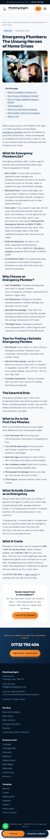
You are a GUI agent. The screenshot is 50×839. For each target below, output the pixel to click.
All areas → (7, 776)
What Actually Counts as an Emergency (23, 113)
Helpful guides (8, 796)
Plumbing (6, 728)
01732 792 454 (37, 2)
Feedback (6, 801)
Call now (13, 833)
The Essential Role (15, 106)
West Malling (7, 764)
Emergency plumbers (11, 724)
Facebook (6, 699)
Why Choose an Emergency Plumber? (23, 96)
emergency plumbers (12, 132)
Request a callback (37, 834)
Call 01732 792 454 (25, 615)
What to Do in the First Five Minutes (22, 109)
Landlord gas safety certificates (15, 732)
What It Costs (13, 116)
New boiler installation (11, 712)
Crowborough (8, 772)
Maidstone (6, 756)
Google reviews (18, 699)
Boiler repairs (7, 716)
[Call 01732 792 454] (38, 9)
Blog (10, 22)
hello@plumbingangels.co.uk (14, 687)
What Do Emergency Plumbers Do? (22, 92)
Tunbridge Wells (9, 748)
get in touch (31, 574)
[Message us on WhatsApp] (5, 826)
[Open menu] (45, 8)
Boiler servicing (8, 720)
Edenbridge (7, 768)
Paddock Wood (8, 760)
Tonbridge (6, 744)
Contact (5, 792)
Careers (5, 805)
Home (4, 22)
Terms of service (9, 812)
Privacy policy (8, 809)
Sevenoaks (7, 752)
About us (6, 788)
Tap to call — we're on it (25, 653)
